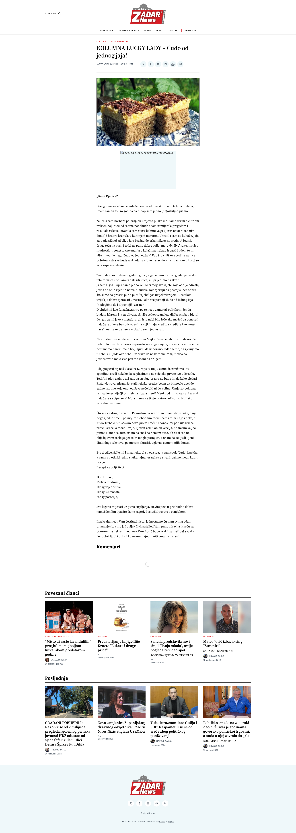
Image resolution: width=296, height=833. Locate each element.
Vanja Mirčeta (59, 660)
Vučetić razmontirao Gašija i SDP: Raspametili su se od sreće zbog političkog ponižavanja (173, 729)
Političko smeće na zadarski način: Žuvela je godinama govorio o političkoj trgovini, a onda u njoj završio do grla (226, 729)
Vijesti (160, 30)
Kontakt (174, 30)
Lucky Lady (103, 64)
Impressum (190, 30)
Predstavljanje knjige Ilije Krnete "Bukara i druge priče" (119, 646)
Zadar (147, 30)
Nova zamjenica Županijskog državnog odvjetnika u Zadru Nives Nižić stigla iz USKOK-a (121, 727)
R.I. (99, 654)
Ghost (162, 821)
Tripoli (171, 821)
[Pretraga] (59, 13)
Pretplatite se (148, 813)
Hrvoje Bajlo (216, 656)
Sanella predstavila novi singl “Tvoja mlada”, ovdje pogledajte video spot (171, 646)
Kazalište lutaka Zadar (59, 637)
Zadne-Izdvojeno (119, 42)
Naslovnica (107, 30)
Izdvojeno (156, 637)
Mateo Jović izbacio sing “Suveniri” (223, 643)
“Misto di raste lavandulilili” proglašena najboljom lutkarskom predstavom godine (68, 648)
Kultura (101, 42)
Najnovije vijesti (129, 30)
